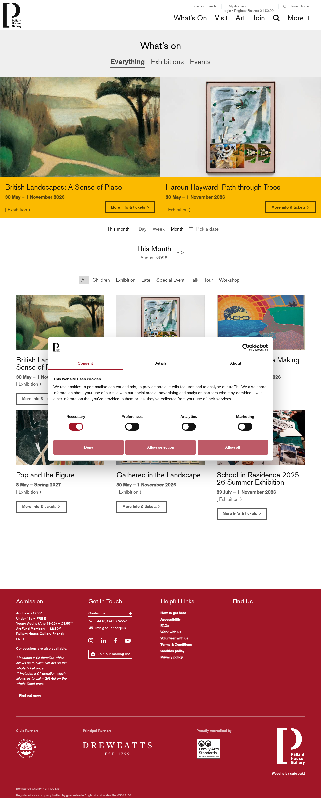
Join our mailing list (113, 654)
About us (254, 27)
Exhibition (125, 280)
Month (177, 229)
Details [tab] (160, 363)
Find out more (30, 695)
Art (240, 18)
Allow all (232, 447)
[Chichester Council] (26, 749)
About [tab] (235, 363)
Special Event (170, 280)
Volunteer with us (174, 638)
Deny (88, 447)
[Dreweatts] (117, 749)
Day (142, 229)
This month (118, 229)
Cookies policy (172, 651)
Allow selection (160, 447)
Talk (194, 280)
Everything (127, 61)
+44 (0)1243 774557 (111, 621)
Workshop (229, 280)
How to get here (173, 613)
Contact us (97, 613)
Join (259, 18)
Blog (173, 27)
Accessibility (170, 619)
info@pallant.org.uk (110, 628)
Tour (208, 280)
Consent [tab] (85, 363)
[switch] (132, 427)
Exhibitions (108, 27)
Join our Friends (205, 6)
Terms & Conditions (176, 644)
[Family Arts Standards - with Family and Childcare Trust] (208, 749)
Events (200, 61)
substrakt (297, 773)
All (83, 280)
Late (145, 280)
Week (159, 229)
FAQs (164, 625)
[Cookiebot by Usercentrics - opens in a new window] (246, 347)
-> (180, 252)
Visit (221, 18)
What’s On (190, 18)
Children (101, 280)
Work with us (170, 632)
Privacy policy (171, 657)
